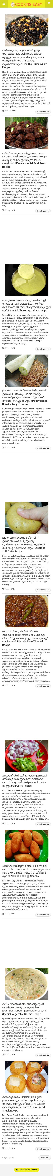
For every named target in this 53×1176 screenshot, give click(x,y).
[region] (26, 237)
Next (43, 1157)
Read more (42, 112)
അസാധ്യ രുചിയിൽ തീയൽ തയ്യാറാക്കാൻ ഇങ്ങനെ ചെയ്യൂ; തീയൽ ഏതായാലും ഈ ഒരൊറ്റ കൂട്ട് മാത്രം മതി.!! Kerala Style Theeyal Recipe (24, 638)
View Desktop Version (28, 1170)
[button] (4, 4)
